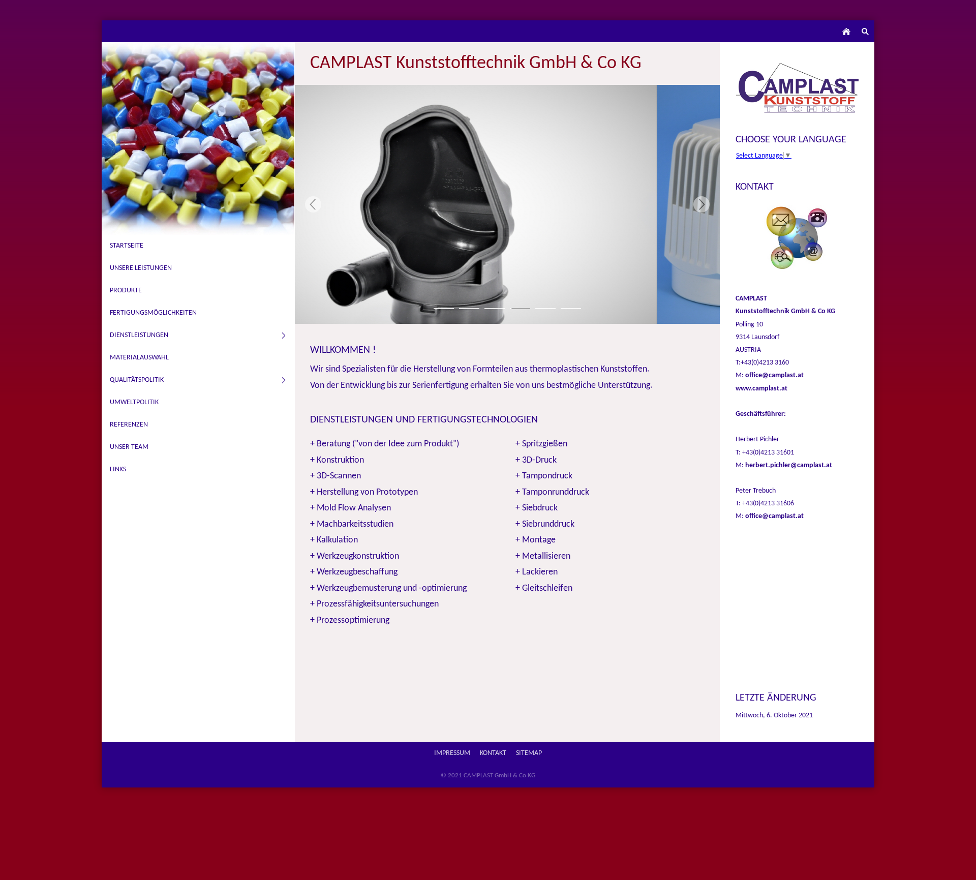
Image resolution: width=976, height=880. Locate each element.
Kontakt (493, 753)
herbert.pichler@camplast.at (788, 465)
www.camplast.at (761, 388)
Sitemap (529, 753)
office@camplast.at (774, 375)
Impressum (452, 753)
